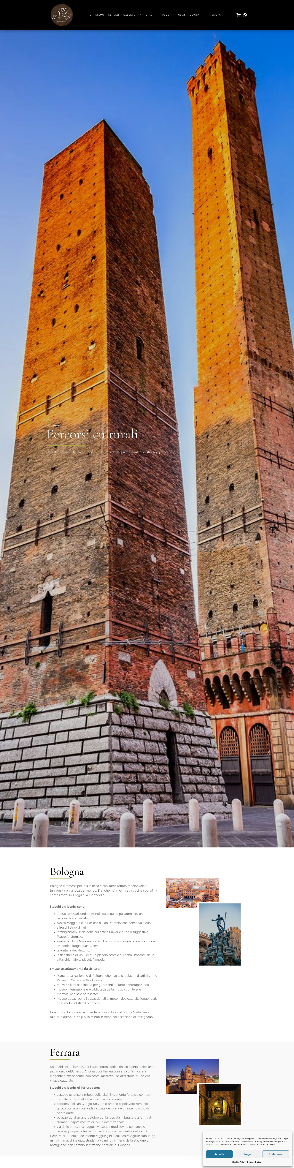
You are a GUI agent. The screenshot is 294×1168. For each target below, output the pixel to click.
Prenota (214, 15)
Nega (247, 1154)
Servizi (113, 15)
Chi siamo (97, 15)
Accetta (219, 1154)
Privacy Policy (254, 1162)
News (182, 15)
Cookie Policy (239, 1162)
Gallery (129, 15)
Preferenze (276, 1154)
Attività (146, 15)
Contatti (197, 15)
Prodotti (167, 15)
